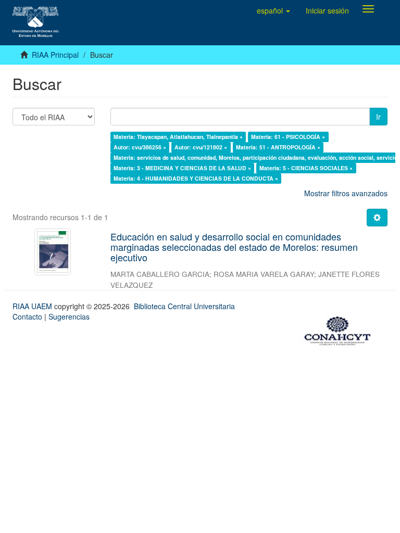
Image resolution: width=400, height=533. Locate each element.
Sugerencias (69, 316)
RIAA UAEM (33, 306)
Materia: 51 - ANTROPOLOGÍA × (278, 147)
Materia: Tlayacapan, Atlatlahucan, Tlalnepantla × (178, 137)
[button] (273, 10)
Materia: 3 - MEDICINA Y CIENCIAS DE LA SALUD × (182, 168)
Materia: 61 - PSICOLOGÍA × (288, 137)
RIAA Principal (55, 54)
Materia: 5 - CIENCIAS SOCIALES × (306, 168)
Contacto (27, 316)
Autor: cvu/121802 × (200, 147)
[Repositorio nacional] (341, 329)
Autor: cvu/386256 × (140, 147)
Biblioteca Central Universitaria (184, 306)
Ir (378, 116)
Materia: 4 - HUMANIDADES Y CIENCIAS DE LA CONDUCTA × (196, 178)
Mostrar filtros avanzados (346, 193)
